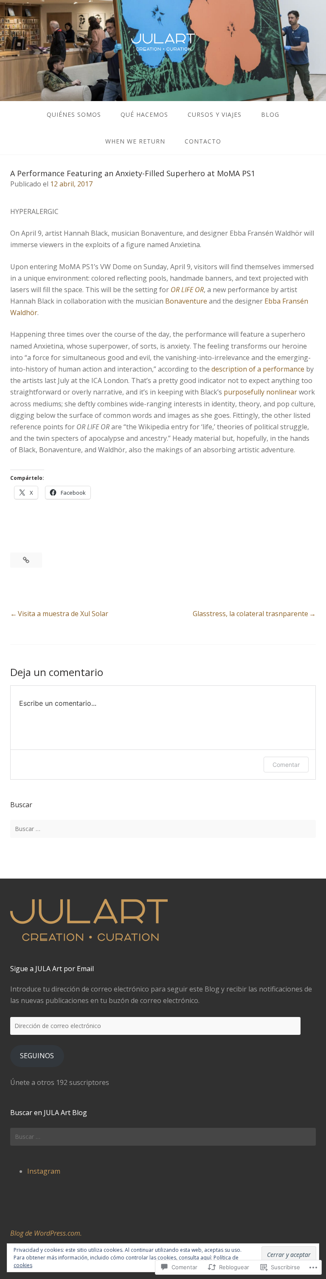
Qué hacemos (144, 114)
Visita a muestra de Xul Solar (63, 613)
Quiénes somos (74, 114)
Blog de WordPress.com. (46, 1233)
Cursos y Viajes (215, 114)
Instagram (43, 1171)
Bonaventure (186, 301)
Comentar (286, 764)
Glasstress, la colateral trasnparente (250, 613)
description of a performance (257, 369)
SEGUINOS (37, 1055)
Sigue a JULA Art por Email (52, 968)
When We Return (135, 141)
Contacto (203, 141)
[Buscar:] (163, 829)
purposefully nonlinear (260, 392)
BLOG (270, 114)
